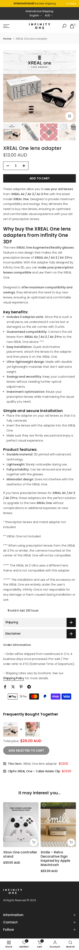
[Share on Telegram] (29, 687)
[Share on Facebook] (5, 687)
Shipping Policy (13, 678)
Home (7, 38)
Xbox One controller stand (20, 854)
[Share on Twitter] (13, 687)
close (72, 3)
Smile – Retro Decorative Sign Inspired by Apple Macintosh (55, 858)
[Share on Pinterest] (21, 687)
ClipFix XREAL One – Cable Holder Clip (34, 771)
